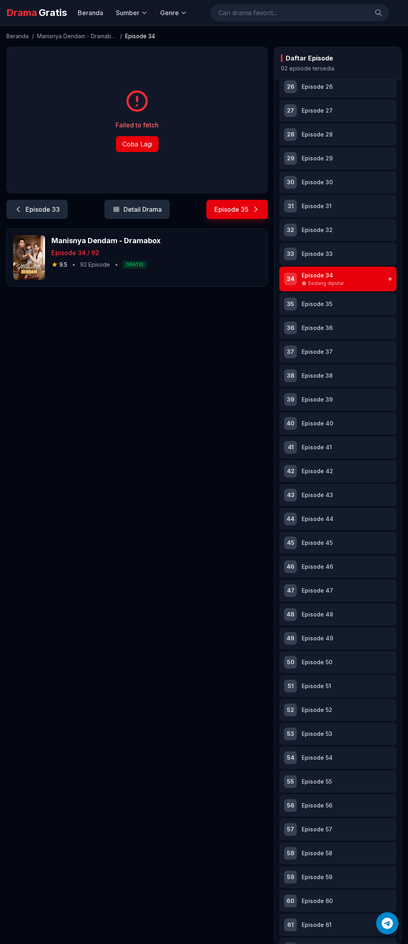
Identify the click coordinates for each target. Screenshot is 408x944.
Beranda (90, 13)
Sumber (127, 13)
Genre (169, 13)
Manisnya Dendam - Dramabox (77, 36)
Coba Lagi (137, 144)
